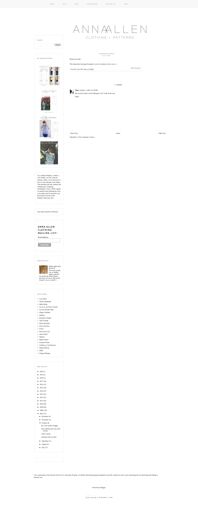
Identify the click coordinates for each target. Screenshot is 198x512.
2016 (41, 384)
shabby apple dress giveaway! (55, 267)
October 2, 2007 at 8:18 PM (89, 90)
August (44, 444)
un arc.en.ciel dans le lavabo (48, 307)
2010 (41, 404)
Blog (64, 4)
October (44, 423)
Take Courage (43, 320)
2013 (41, 394)
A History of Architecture (47, 345)
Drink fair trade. (75, 59)
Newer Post (74, 133)
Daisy (77, 90)
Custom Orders (92, 4)
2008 (41, 410)
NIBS (41, 350)
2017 (41, 381)
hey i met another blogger (49, 426)
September (45, 441)
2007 (41, 414)
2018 (41, 378)
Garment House (44, 342)
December (45, 416)
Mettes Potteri (43, 340)
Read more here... (49, 198)
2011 (41, 401)
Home (52, 4)
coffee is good (45, 434)
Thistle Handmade (45, 301)
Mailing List (111, 4)
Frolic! (41, 329)
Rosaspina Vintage (45, 318)
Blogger (102, 487)
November (45, 420)
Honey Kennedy (44, 323)
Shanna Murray (44, 348)
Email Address (43, 237)
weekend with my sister (48, 437)
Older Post (162, 133)
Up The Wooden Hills (46, 310)
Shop (76, 4)
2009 (41, 407)
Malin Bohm (43, 304)
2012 (41, 397)
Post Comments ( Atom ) (87, 137)
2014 (41, 391)
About (126, 4)
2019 (41, 375)
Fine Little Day (44, 326)
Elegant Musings (44, 353)
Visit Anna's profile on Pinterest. (47, 212)
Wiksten (41, 337)
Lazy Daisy (43, 299)
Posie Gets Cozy (44, 331)
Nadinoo (42, 315)
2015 (41, 388)
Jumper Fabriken (44, 312)
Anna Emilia (43, 334)
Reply (77, 96)
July (43, 447)
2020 (41, 371)
